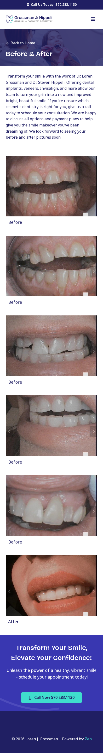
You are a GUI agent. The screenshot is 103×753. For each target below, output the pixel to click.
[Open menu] (92, 19)
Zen (88, 739)
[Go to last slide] (9, 192)
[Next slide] (93, 192)
